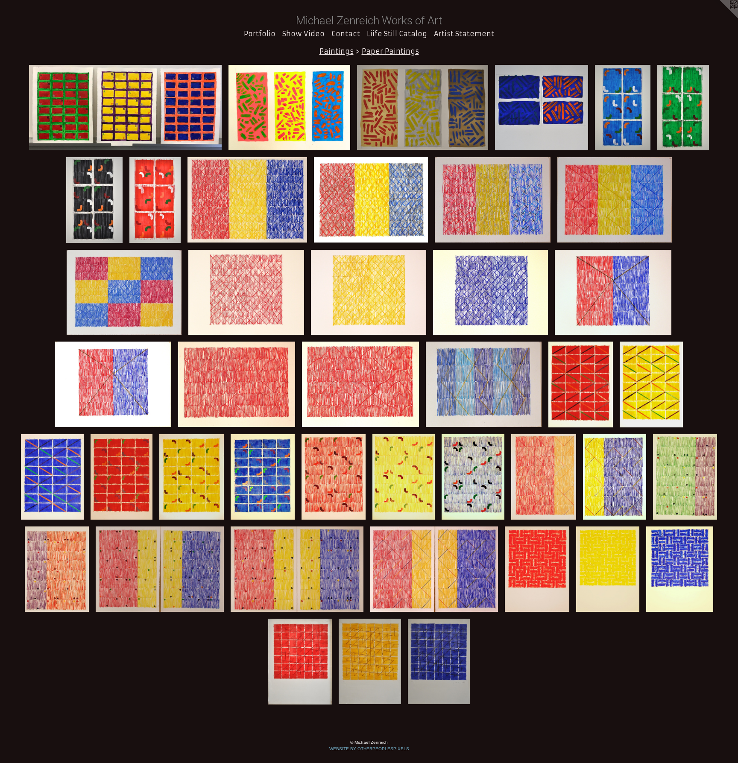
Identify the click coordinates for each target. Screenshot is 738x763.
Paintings (336, 51)
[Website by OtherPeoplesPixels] (721, 17)
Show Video (303, 33)
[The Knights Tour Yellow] (607, 569)
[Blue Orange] (542, 107)
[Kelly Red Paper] (155, 200)
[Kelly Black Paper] (94, 200)
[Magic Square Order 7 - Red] (300, 661)
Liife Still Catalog (397, 33)
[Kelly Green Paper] (683, 107)
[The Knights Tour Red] (537, 569)
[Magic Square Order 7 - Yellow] (370, 661)
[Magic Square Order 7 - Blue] (438, 661)
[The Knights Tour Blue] (679, 569)
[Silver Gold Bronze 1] (422, 107)
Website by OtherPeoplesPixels (369, 748)
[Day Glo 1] (289, 107)
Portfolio (259, 33)
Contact (345, 33)
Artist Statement (464, 33)
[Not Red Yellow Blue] (125, 107)
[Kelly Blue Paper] (622, 107)
